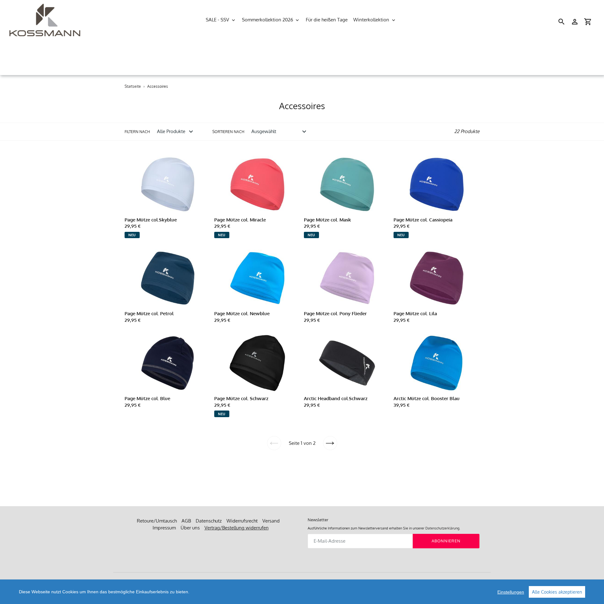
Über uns (190, 528)
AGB (186, 521)
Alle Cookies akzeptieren (557, 592)
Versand (271, 521)
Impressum (164, 528)
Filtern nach (137, 131)
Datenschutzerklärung (442, 528)
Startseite (133, 86)
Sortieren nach (228, 131)
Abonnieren (446, 540)
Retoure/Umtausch (157, 521)
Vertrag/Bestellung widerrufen (236, 528)
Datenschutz (209, 521)
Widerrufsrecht (242, 521)
